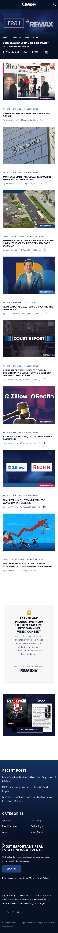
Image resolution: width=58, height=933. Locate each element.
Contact (49, 895)
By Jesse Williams (10, 380)
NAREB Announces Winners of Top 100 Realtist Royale (29, 115)
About (5, 895)
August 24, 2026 (30, 52)
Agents (6, 37)
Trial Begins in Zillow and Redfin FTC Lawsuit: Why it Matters (24, 502)
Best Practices (20, 302)
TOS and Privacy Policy (38, 878)
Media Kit (26, 899)
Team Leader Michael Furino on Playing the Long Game (28, 308)
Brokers (17, 37)
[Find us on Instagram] (13, 912)
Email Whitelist (40, 899)
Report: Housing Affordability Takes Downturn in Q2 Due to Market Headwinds (27, 565)
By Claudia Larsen (10, 250)
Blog (13, 895)
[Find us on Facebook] (3, 912)
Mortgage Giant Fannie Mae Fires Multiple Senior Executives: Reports (27, 178)
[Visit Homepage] (28, 4)
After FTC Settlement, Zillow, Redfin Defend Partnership (28, 438)
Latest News (26, 236)
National (39, 236)
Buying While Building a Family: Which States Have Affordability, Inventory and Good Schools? (28, 243)
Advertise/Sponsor (10, 899)
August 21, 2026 (29, 507)
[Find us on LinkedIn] (23, 912)
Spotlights (7, 821)
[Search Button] (54, 4)
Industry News (31, 37)
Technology (36, 826)
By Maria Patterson (11, 313)
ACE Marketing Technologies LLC (34, 903)
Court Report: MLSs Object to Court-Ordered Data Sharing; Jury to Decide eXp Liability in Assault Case (27, 373)
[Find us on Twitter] (8, 912)
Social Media (37, 832)
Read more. (31, 654)
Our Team (38, 895)
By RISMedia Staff (11, 52)
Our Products (24, 895)
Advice (5, 832)
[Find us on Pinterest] (18, 912)
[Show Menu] (3, 4)
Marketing (35, 821)
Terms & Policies (9, 903)
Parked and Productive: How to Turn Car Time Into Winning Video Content (29, 625)
